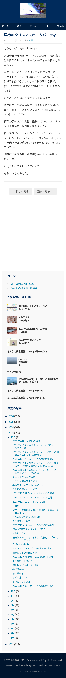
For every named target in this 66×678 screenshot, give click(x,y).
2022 (11, 644)
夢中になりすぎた (21, 581)
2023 (11, 433)
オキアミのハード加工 (24, 318)
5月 (12, 619)
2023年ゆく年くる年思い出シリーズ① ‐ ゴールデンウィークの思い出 (35, 471)
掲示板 (60, 25)
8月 (12, 605)
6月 (12, 614)
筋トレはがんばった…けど (25, 565)
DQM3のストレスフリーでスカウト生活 (32, 307)
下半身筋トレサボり (22, 561)
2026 (11, 416)
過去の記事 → (45, 191)
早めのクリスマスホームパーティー (30, 485)
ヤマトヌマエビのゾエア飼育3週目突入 (32, 548)
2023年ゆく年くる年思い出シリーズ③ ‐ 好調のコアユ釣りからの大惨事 (35, 453)
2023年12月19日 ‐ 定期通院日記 (29, 501)
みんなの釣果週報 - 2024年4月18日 (25, 390)
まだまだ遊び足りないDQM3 (26, 516)
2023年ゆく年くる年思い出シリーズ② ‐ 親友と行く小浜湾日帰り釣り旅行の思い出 (35, 464)
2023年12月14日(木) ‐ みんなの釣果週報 (33, 525)
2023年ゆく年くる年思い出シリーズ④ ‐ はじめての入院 (35, 446)
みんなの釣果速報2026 (23, 288)
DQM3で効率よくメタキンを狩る (29, 341)
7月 (12, 609)
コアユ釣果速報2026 (22, 284)
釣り (19, 25)
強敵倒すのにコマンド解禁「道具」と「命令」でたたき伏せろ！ (35, 539)
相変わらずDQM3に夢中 (24, 552)
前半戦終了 (18, 573)
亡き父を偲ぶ (14, 372)
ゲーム (33, 25)
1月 (12, 637)
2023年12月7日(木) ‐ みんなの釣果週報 (32, 556)
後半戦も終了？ (20, 569)
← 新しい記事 (21, 191)
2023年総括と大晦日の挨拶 (26, 441)
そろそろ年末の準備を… (24, 476)
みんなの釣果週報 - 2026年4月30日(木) (27, 351)
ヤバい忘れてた (20, 577)
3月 (12, 628)
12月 (13, 437)
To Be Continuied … (22, 544)
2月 (12, 633)
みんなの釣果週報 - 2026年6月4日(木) (26, 397)
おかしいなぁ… (20, 533)
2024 (11, 427)
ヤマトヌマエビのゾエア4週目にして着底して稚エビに (35, 511)
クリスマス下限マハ (22, 521)
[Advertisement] (33, 233)
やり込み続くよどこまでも (25, 489)
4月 (12, 623)
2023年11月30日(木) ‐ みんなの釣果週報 (33, 585)
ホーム (5, 25)
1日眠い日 (17, 505)
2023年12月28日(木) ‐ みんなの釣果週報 (33, 459)
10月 (13, 596)
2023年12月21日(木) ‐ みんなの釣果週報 (33, 493)
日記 (47, 25)
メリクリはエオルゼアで (24, 480)
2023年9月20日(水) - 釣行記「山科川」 (32, 330)
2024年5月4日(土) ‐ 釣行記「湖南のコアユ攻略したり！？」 (38, 380)
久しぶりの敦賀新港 (22, 362)
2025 (11, 421)
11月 (13, 591)
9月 (12, 600)
